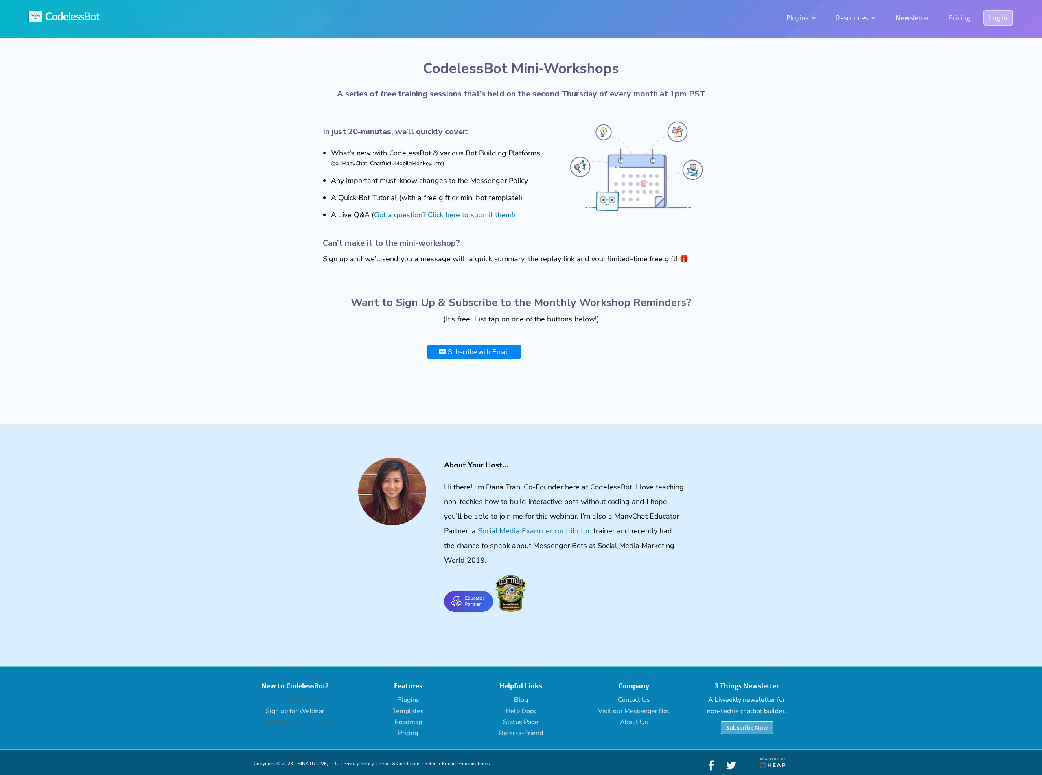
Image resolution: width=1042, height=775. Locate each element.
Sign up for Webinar (295, 711)
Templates (408, 711)
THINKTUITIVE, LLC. (316, 763)
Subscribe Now (747, 727)
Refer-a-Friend (521, 733)
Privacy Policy (358, 763)
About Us (634, 722)
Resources (852, 18)
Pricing (959, 18)
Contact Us (634, 699)
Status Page (521, 722)
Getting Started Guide (295, 722)
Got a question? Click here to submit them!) (445, 215)
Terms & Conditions (399, 763)
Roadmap (408, 722)
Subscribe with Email (478, 352)
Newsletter (912, 18)
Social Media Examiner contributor (534, 531)
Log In (998, 18)
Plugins (797, 18)
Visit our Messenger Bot (634, 711)
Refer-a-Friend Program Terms (457, 763)
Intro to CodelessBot (295, 699)
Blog (521, 699)
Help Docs (521, 711)
